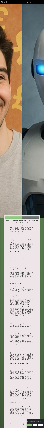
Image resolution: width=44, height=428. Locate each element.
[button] (42, 419)
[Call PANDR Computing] (28, 2)
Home (8, 2)
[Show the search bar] (30, 2)
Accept (30, 425)
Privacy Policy (36, 426)
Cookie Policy (33, 426)
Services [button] (12, 2)
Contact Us (24, 2)
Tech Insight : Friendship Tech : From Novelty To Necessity (31, 217)
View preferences (40, 425)
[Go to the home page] (3, 2)
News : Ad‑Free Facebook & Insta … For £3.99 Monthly (13, 217)
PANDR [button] (19, 2)
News (16, 2)
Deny (35, 425)
